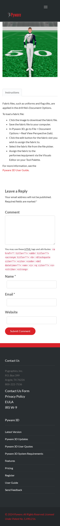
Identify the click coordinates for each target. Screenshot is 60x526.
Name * (10, 276)
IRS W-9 (11, 407)
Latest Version (13, 431)
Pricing (9, 468)
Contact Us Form (17, 391)
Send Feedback (13, 489)
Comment (12, 212)
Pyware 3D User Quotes (19, 446)
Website (11, 312)
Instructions (12, 92)
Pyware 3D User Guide (15, 170)
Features (10, 460)
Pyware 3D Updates (16, 439)
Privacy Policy (15, 396)
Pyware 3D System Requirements (24, 453)
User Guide (11, 482)
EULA (9, 402)
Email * (10, 294)
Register (9, 475)
